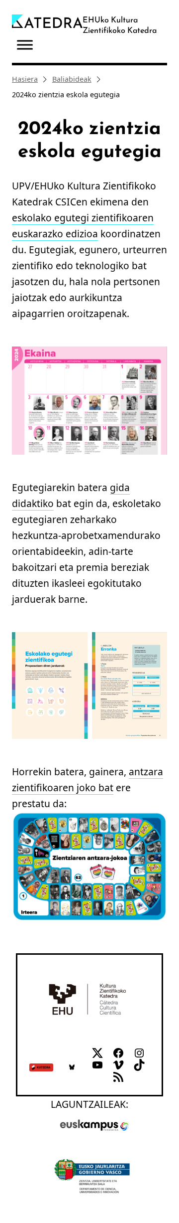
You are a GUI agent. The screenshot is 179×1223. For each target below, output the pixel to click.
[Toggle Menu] (25, 45)
